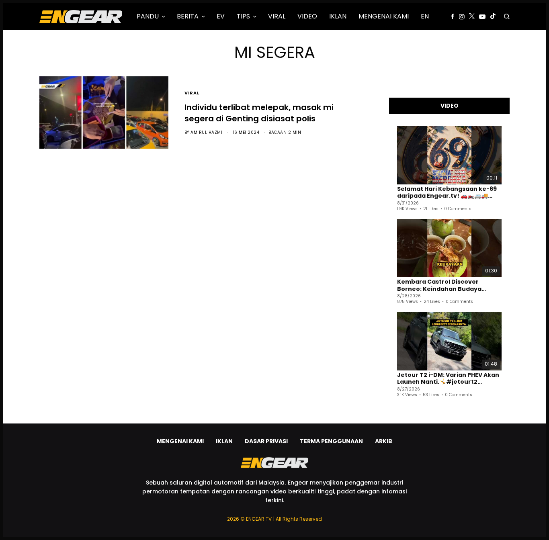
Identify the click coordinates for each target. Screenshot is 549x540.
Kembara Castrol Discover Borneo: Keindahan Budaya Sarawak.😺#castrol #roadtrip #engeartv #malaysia (445, 285)
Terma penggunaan (331, 441)
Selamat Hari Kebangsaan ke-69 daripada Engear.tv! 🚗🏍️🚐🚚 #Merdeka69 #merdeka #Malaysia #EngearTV (447, 193)
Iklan (224, 441)
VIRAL (192, 92)
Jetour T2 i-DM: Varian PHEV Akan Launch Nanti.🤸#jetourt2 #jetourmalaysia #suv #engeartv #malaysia (448, 379)
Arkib (383, 441)
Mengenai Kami (180, 441)
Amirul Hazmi (206, 132)
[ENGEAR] (80, 16)
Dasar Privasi (266, 441)
